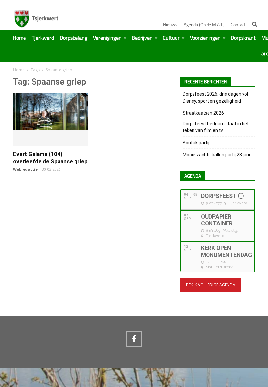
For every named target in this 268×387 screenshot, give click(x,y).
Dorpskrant (243, 38)
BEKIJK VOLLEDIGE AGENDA (210, 285)
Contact (238, 24)
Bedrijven (142, 38)
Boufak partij (196, 142)
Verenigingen (107, 38)
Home (19, 38)
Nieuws (170, 24)
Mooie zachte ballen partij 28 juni (216, 154)
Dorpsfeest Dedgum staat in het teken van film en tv (216, 127)
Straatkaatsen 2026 (203, 113)
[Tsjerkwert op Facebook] (134, 339)
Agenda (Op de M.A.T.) (204, 24)
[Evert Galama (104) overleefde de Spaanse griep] (50, 127)
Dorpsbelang (73, 38)
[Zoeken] (254, 24)
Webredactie (25, 169)
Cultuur (171, 38)
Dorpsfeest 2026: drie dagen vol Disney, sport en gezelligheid (215, 97)
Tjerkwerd (43, 38)
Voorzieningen (205, 38)
